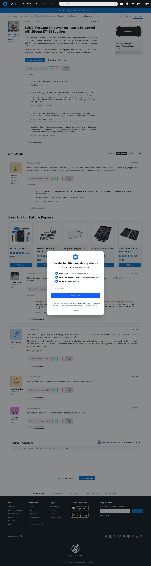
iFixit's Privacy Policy (81, 303)
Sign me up (75, 295)
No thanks (75, 310)
